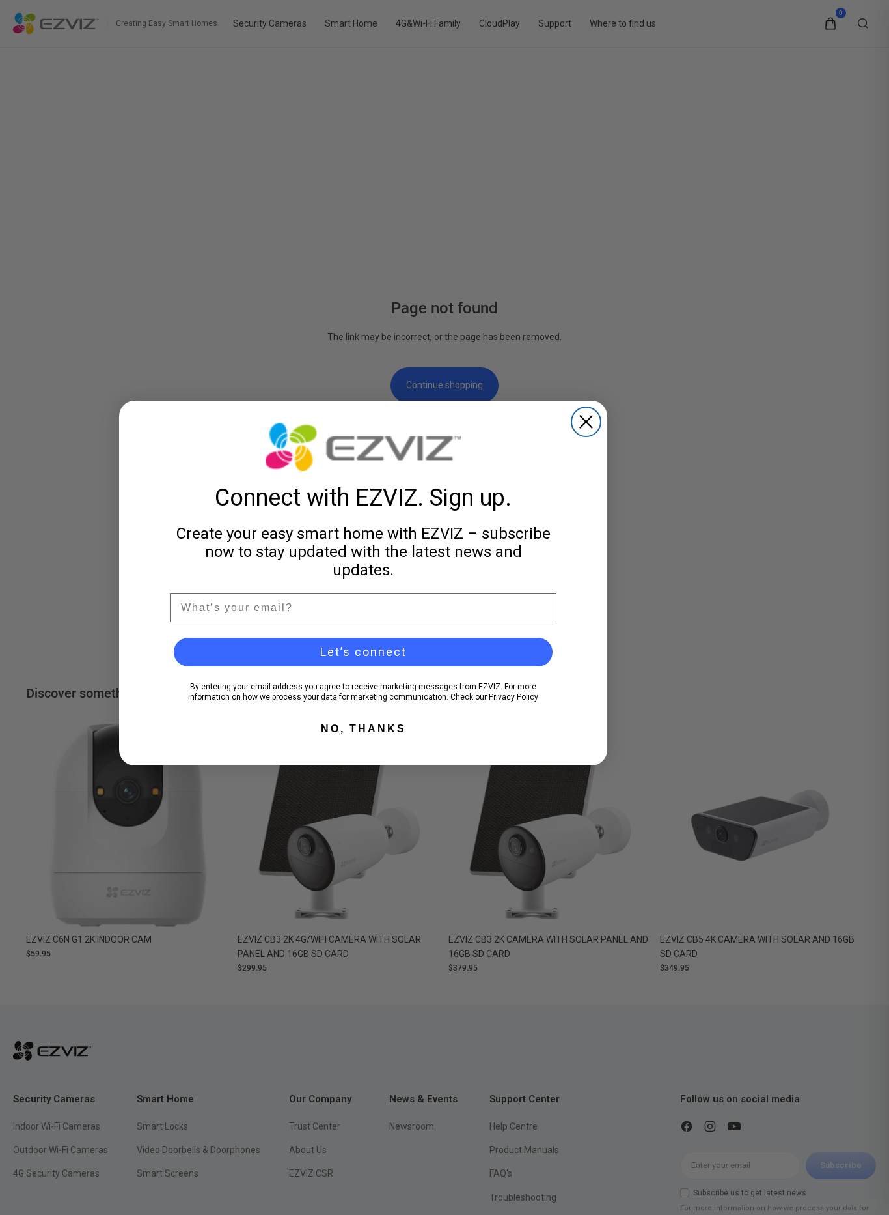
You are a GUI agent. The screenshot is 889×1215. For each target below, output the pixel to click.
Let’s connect (363, 652)
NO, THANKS (363, 728)
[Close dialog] (586, 421)
